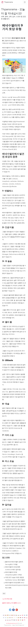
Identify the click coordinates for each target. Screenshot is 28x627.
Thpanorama (8, 2)
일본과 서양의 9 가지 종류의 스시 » (11, 603)
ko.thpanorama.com (11, 623)
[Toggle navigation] (25, 2)
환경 (4, 593)
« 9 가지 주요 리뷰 (7, 599)
